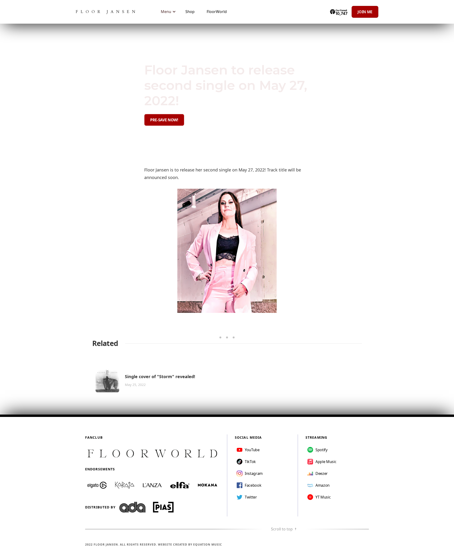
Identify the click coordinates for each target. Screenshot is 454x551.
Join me (365, 11)
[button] (167, 12)
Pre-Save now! (164, 119)
